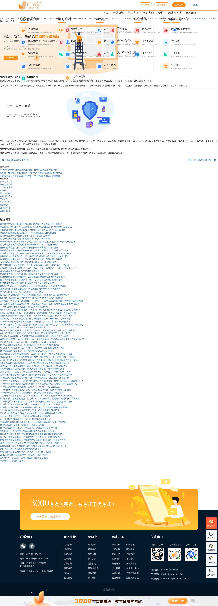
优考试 (3, 190)
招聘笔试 (116, 558)
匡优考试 (92, 573)
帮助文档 (92, 544)
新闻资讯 (92, 577)
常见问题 (92, 554)
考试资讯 (68, 544)
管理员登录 (162, 5)
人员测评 (116, 549)
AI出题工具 (5, 208)
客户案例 (148, 12)
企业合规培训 (132, 573)
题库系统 (4, 205)
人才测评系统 (6, 187)
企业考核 (130, 544)
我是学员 (145, 5)
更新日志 (92, 563)
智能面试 (116, 573)
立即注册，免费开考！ (50, 516)
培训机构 (130, 549)
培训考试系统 (6, 184)
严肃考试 (4, 199)
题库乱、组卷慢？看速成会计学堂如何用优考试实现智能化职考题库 (31, 172)
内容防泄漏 (131, 563)
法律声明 (68, 573)
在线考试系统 (6, 181)
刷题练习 (116, 563)
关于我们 (68, 558)
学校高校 (130, 554)
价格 (161, 12)
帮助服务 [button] (191, 12)
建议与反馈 (93, 568)
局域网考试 (174, 12)
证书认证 (116, 568)
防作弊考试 (5, 202)
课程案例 (68, 549)
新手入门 (92, 558)
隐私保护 (68, 568)
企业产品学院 (132, 577)
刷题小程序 (5, 211)
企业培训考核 (132, 568)
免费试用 (179, 5)
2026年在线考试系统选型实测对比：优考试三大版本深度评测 (28, 169)
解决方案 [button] (133, 12)
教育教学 (130, 558)
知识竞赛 (116, 554)
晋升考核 (116, 577)
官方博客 (68, 577)
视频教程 (92, 549)
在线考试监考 (6, 196)
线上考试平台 (6, 193)
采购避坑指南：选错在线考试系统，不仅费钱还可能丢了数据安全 (30, 175)
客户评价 (68, 554)
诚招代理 (68, 563)
